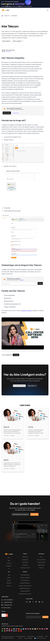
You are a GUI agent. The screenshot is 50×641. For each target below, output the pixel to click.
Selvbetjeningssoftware (25, 583)
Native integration (6, 41)
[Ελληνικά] (14, 629)
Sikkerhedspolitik (31, 636)
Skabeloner (8, 583)
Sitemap (20, 638)
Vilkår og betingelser (20, 636)
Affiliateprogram (41, 565)
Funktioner (9, 563)
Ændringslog (25, 565)
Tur (9, 568)
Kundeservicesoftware (25, 577)
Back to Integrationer (7, 354)
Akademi (9, 580)
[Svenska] (14, 630)
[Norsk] (44, 629)
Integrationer (7, 15)
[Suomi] (23, 629)
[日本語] (35, 629)
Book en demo (7, 112)
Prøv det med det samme (19, 385)
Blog (9, 574)
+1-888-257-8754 (7, 602)
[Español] (19, 629)
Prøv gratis (15, 354)
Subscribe (45, 617)
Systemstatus (25, 562)
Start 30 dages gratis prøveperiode (20, 514)
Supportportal (25, 557)
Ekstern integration (17, 41)
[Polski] (47, 629)
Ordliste (9, 577)
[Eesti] (21, 629)
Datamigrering (25, 559)
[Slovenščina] (11, 630)
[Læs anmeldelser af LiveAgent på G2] (5, 615)
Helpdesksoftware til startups (25, 593)
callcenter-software (26, 310)
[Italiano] (33, 629)
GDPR (46, 636)
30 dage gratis (15, 112)
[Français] (26, 629)
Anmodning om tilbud (25, 567)
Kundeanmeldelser (41, 562)
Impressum (41, 567)
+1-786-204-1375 (7, 605)
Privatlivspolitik (40, 636)
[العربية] (2, 629)
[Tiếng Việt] (19, 630)
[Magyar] (30, 629)
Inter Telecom (14, 15)
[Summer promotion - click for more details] (25, 4)
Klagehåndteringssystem (25, 588)
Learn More (8, 51)
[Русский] (7, 630)
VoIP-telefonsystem (25, 580)
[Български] (4, 629)
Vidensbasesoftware (25, 574)
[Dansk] (9, 629)
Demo (9, 557)
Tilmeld (40, 283)
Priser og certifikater (41, 559)
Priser (9, 560)
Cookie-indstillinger (28, 638)
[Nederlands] (42, 629)
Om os (41, 557)
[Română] (4, 630)
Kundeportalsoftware (25, 591)
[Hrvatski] (28, 629)
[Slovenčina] (9, 630)
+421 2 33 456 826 (8, 599)
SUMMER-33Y (20, 6)
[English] (16, 629)
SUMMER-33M (8, 6)
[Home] (2, 15)
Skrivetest (9, 585)
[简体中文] (21, 630)
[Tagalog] (16, 630)
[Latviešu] (40, 629)
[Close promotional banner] (48, 1)
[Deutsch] (11, 629)
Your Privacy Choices (41, 638)
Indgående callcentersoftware (25, 585)
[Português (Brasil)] (2, 630)
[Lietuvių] (37, 629)
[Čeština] (7, 629)
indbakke (21, 279)
